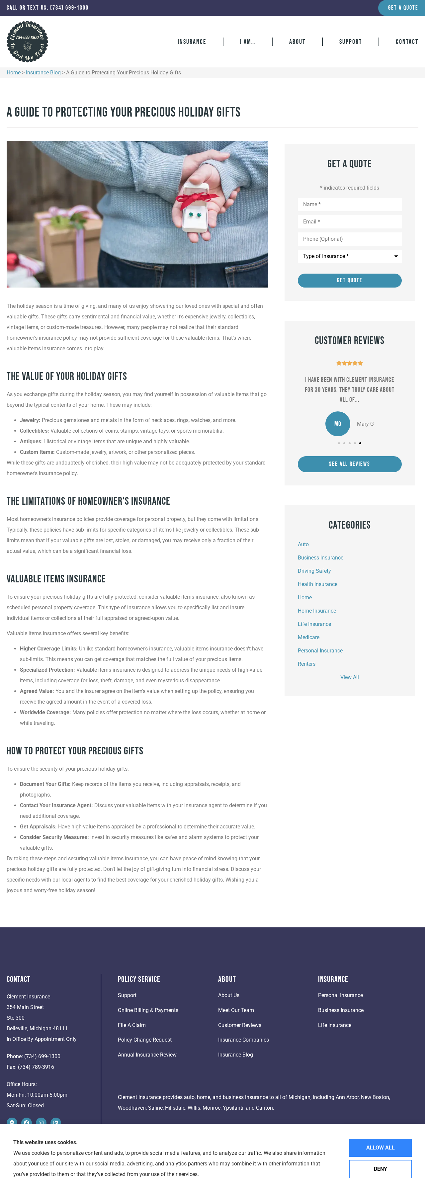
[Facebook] (26, 1123)
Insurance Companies (243, 1040)
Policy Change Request (145, 1040)
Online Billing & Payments (148, 1010)
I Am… (247, 42)
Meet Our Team (236, 1010)
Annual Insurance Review (147, 1055)
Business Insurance (341, 1010)
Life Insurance (334, 1025)
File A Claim (132, 1025)
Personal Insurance (340, 995)
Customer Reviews (239, 1025)
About (297, 42)
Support (350, 42)
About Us (228, 995)
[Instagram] (41, 1123)
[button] (339, 443)
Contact (407, 42)
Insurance (192, 42)
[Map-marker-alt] (12, 1123)
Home (14, 72)
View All (349, 677)
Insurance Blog (43, 72)
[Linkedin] (55, 1123)
